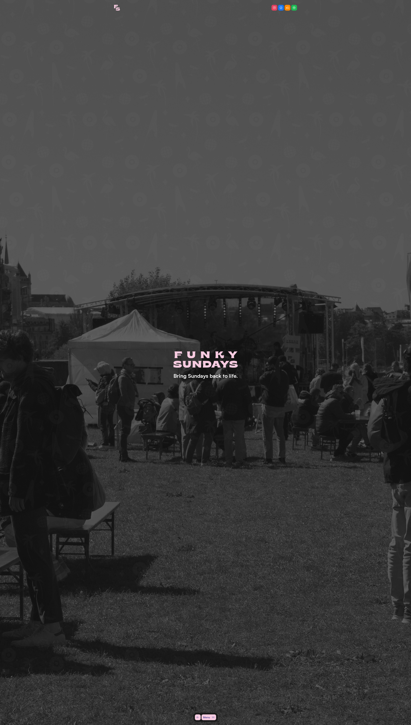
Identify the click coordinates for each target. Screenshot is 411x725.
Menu (206, 717)
